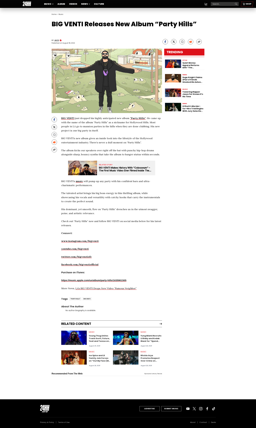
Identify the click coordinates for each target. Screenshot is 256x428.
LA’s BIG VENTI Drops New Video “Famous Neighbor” (106, 288)
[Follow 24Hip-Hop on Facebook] (207, 408)
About (193, 422)
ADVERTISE (149, 408)
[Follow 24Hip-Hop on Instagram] (201, 408)
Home (54, 14)
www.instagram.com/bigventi (80, 241)
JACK (56, 40)
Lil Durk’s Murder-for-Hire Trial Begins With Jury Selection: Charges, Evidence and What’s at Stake (192, 108)
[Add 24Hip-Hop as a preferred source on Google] (182, 41)
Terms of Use (64, 422)
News (84, 4)
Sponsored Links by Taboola (153, 373)
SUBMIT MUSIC (171, 408)
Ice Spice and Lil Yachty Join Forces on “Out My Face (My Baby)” (99, 358)
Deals (213, 422)
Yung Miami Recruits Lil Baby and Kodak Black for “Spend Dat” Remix (151, 338)
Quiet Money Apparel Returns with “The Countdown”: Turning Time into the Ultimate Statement (191, 65)
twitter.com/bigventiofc (76, 256)
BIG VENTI (67, 118)
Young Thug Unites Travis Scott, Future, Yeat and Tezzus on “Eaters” (99, 338)
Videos (73, 4)
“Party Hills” (138, 118)
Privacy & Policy (47, 422)
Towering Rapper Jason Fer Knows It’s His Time (192, 94)
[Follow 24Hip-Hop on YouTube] (188, 408)
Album (61, 4)
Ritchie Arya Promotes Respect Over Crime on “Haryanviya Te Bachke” (150, 358)
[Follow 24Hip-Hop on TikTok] (213, 408)
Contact (203, 422)
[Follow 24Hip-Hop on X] (194, 408)
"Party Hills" (75, 299)
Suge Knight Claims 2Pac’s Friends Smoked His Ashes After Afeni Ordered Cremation (192, 79)
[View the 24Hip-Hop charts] (206, 4)
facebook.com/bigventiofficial (80, 264)
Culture (99, 4)
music (79, 181)
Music (47, 4)
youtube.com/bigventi (75, 248)
